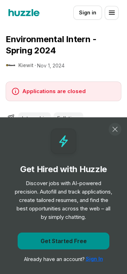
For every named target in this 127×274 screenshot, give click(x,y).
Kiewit (26, 65)
